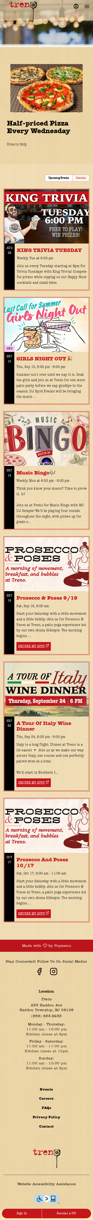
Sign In (22, 1213)
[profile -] (76, 6)
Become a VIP (66, 1213)
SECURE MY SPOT (31, 646)
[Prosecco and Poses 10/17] (46, 852)
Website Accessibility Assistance (46, 1184)
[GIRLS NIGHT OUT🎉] (46, 354)
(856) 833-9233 (46, 1016)
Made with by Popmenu (37, 946)
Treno (46, 1158)
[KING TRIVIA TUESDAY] (46, 243)
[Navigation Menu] (87, 6)
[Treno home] (22, 11)
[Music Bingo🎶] (46, 473)
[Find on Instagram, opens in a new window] (54, 973)
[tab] (58, 178)
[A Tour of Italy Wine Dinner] (46, 719)
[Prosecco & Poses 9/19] (46, 588)
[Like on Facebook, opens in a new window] (39, 973)
